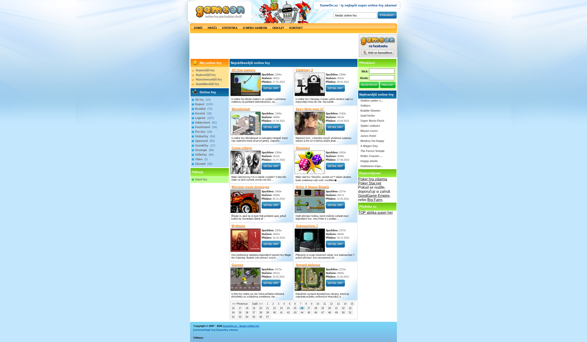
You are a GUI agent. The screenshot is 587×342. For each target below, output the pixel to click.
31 (336, 308)
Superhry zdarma (227, 329)
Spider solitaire (370, 125)
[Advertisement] (274, 47)
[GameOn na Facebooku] (378, 56)
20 (260, 308)
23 (281, 308)
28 (315, 308)
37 (253, 312)
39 (267, 312)
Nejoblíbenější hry (207, 84)
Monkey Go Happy (372, 141)
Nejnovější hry (205, 70)
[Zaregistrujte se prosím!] (369, 87)
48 (329, 312)
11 (324, 303)
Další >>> (257, 303)
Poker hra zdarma (372, 179)
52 (233, 316)
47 (322, 312)
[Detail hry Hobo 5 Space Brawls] (335, 207)
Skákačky (205, 136)
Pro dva (203, 131)
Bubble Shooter (370, 110)
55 (253, 316)
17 (240, 308)
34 (233, 312)
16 (233, 308)
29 (322, 308)
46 (315, 312)
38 (260, 312)
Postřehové (206, 127)
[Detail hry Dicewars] (335, 168)
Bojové (204, 104)
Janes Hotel (368, 136)
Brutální (203, 108)
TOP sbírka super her (375, 213)
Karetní (203, 113)
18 (247, 308)
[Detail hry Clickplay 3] (335, 90)
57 (267, 316)
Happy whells (369, 161)
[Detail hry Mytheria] (271, 246)
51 (350, 312)
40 (274, 312)
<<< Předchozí (240, 303)
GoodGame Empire (374, 196)
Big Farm (374, 200)
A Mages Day (369, 146)
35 (240, 312)
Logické (204, 118)
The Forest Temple (372, 151)
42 (288, 312)
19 (253, 308)
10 (317, 303)
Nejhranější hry (206, 75)
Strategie (204, 150)
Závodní (203, 163)
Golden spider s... (371, 100)
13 (338, 303)
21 (267, 308)
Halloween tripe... (371, 166)
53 (240, 316)
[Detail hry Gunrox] (271, 285)
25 (295, 308)
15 (352, 303)
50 (343, 312)
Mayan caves (369, 130)
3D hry (203, 99)
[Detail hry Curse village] (271, 168)
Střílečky (204, 154)
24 (288, 308)
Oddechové (206, 122)
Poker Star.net (369, 183)
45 (308, 312)
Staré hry (201, 179)
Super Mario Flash (372, 120)
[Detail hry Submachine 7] (335, 246)
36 (247, 312)
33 (350, 308)
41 (281, 312)
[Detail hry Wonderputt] (271, 129)
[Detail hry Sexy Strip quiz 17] (335, 129)
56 (260, 316)
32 (343, 308)
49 (336, 312)
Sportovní (205, 141)
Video (201, 159)
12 (331, 303)
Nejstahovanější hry (209, 79)
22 (274, 308)
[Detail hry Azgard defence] (335, 285)
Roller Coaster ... (371, 156)
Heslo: (364, 78)
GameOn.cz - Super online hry (241, 326)
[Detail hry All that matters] (271, 90)
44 (302, 312)
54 (247, 316)
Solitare (365, 105)
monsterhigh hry (205, 329)
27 (308, 308)
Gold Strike (367, 115)
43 (295, 312)
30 (329, 308)
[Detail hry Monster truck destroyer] (271, 207)
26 (302, 308)
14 (345, 303)
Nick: (365, 71)
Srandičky (205, 145)
